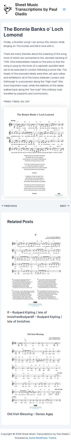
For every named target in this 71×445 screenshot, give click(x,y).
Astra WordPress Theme (42, 437)
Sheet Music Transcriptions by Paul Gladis (36, 9)
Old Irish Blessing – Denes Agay (30, 414)
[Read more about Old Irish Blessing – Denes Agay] (35, 369)
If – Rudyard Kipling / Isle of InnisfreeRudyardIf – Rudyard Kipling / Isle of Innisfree (34, 316)
